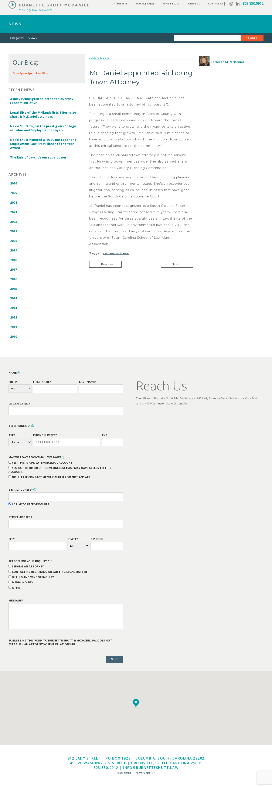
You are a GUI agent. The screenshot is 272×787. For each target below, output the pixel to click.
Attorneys (120, 3)
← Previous (105, 264)
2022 (13, 222)
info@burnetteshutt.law (150, 767)
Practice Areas (145, 3)
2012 (13, 317)
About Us (194, 3)
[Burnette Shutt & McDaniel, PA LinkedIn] (237, 4)
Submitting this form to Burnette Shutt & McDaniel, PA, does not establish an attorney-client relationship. (60, 642)
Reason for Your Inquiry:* (29, 561)
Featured (33, 38)
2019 (13, 250)
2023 (13, 212)
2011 (13, 327)
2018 (13, 260)
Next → (177, 264)
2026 (13, 183)
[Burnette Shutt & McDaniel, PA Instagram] (231, 4)
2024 (13, 202)
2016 (13, 279)
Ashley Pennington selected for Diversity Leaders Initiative (41, 101)
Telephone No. (19, 426)
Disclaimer (124, 773)
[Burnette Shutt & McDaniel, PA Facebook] (224, 4)
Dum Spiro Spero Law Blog (30, 73)
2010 (13, 336)
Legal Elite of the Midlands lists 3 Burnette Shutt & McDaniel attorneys (43, 114)
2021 (13, 231)
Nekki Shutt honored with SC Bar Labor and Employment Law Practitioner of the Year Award (43, 144)
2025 (13, 193)
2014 (13, 298)
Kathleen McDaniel (116, 253)
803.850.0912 (253, 3)
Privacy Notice (145, 773)
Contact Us (215, 3)
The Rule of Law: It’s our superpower (38, 157)
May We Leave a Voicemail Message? (35, 457)
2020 (13, 241)
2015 (13, 289)
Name (12, 372)
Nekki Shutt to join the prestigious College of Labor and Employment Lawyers (43, 128)
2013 (13, 308)
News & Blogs (171, 3)
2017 (13, 269)
